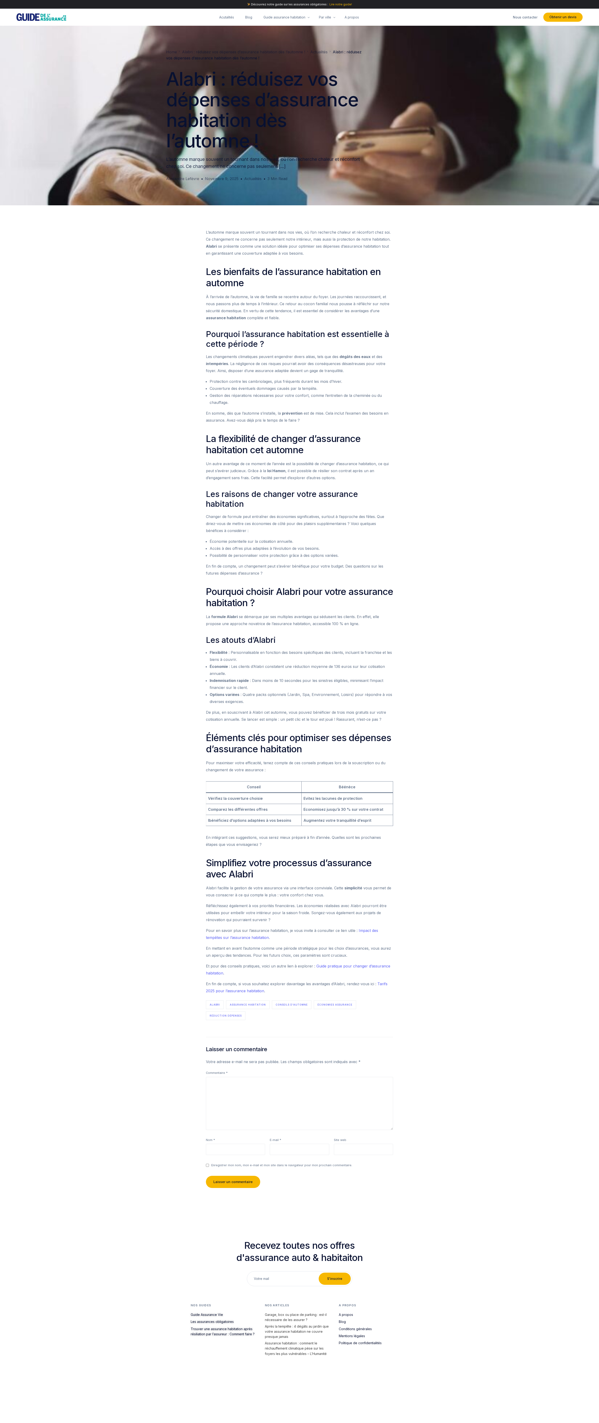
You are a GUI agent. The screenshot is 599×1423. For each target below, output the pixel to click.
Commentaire (217, 1073)
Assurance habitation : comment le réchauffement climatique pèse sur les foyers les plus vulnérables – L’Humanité (296, 1348)
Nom (210, 1140)
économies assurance (335, 1004)
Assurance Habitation (248, 1004)
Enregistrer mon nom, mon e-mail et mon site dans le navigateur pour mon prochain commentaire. (281, 1165)
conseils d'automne (292, 1004)
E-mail (275, 1140)
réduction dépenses (226, 1015)
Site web (340, 1140)
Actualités (253, 178)
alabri (215, 1004)
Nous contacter (525, 17)
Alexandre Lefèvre (182, 178)
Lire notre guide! (340, 4)
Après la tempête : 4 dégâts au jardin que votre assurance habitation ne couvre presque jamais (297, 1331)
